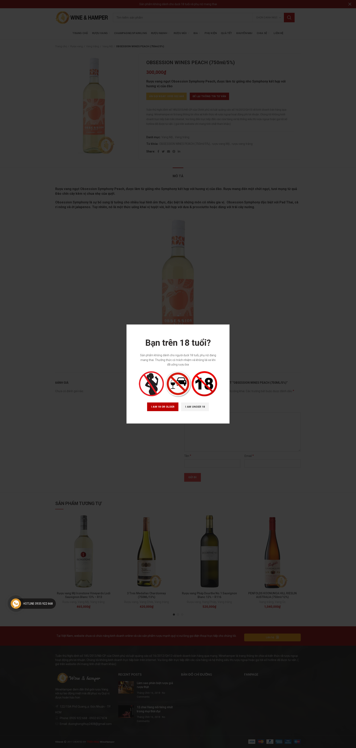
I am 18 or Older (162, 406)
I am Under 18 (195, 406)
